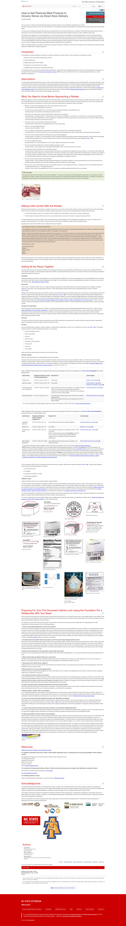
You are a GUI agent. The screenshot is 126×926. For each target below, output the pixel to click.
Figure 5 (84, 464)
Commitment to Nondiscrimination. (72, 916)
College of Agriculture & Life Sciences (31, 909)
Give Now (79, 909)
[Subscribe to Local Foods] (104, 10)
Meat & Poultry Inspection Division (48, 72)
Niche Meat (95, 862)
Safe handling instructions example (89, 441)
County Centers (90, 909)
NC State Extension (31, 901)
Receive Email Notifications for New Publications (63, 888)
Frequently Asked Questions (77, 89)
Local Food (101, 862)
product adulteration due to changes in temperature (34, 310)
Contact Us (101, 909)
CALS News (48, 909)
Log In (74, 6)
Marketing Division (59, 778)
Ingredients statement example (88, 422)
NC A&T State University (90, 914)
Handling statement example (93, 387)
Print (101, 6)
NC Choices (34, 637)
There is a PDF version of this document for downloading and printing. (96, 20)
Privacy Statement (30, 920)
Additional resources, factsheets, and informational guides (36, 750)
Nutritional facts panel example (88, 430)
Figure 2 (24, 290)
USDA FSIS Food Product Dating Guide (84, 696)
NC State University (75, 914)
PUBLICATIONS (27, 6)
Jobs (71, 909)
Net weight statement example (94, 395)
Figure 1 (89, 138)
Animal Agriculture (68, 862)
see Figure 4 (90, 327)
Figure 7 (53, 702)
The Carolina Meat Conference (29, 773)
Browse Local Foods (98, 16)
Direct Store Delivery (77, 862)
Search (93, 6)
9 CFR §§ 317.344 (81, 449)
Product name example (92, 380)
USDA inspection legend (92, 383)
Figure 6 (73, 485)
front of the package (88, 371)
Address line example (85, 427)
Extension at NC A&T (60, 909)
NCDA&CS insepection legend (94, 384)
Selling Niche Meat (87, 862)
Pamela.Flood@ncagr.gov (31, 765)
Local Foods (26, 19)
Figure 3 (62, 294)
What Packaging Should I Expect (40, 282)
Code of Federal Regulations (83, 403)
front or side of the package (90, 411)
